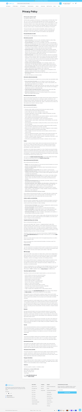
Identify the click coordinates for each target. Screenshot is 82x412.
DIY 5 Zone (33, 396)
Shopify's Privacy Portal (44, 158)
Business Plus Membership (51, 386)
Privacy (37, 410)
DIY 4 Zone (33, 394)
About (55, 6)
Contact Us (48, 403)
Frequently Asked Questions (51, 390)
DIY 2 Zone (33, 390)
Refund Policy (49, 396)
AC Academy (49, 392)
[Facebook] (6, 393)
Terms (40, 410)
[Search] (60, 3)
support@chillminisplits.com (32, 234)
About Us (42, 386)
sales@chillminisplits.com (10, 397)
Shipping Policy (49, 394)
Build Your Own (49, 6)
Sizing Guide (43, 390)
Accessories (43, 6)
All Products (8, 6)
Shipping (31, 410)
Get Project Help (67, 392)
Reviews (42, 388)
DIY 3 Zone (33, 392)
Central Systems (30, 6)
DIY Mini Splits (15, 6)
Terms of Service (44, 268)
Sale (59, 6)
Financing (48, 405)
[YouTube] (9, 393)
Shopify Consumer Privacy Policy (37, 156)
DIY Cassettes (22, 6)
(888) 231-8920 (28, 292)
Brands (37, 6)
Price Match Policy (50, 398)
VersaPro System (34, 403)
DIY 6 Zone (33, 398)
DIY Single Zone (34, 388)
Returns (34, 410)
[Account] (73, 3)
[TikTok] (11, 393)
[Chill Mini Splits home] (9, 385)
